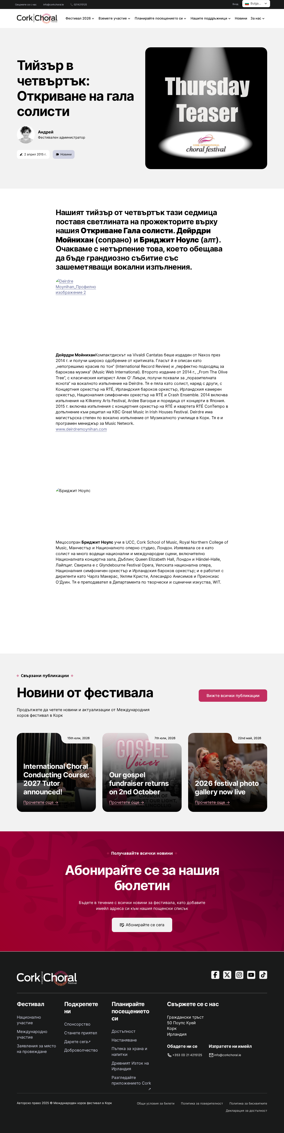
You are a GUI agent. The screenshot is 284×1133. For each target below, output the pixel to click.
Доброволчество (81, 1050)
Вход (235, 4)
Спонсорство (77, 1024)
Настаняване (124, 1040)
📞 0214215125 (78, 4)
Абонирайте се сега (145, 924)
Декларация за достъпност (246, 1110)
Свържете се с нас (26, 4)
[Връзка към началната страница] (37, 18)
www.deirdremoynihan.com (81, 429)
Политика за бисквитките (248, 1103)
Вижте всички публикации (233, 695)
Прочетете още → (40, 802)
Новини (241, 18)
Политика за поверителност (202, 1103)
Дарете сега (76, 1041)
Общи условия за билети (155, 1103)
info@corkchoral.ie (53, 4)
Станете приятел (80, 1033)
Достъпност (124, 1031)
